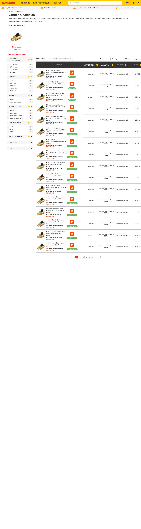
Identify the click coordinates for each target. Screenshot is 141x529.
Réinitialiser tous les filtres (16, 54)
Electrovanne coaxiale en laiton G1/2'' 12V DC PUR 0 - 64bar (55, 153)
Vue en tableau (104, 59)
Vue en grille (115, 59)
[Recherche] (120, 3)
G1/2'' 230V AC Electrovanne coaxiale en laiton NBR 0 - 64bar (55, 164)
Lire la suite (38, 21)
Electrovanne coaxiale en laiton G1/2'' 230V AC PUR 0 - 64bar (56, 107)
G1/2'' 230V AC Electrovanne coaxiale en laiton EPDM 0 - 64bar (55, 84)
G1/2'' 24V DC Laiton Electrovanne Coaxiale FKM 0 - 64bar (56, 72)
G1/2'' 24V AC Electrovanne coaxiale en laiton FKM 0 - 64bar (55, 245)
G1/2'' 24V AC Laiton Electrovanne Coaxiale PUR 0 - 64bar (56, 141)
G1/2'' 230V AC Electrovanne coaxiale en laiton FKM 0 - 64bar (55, 222)
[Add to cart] (72, 72)
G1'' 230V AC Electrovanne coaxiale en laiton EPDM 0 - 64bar (55, 95)
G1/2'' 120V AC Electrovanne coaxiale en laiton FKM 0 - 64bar (55, 233)
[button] (20, 59)
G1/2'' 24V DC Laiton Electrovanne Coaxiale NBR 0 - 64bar (56, 187)
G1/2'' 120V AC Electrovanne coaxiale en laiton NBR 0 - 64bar (55, 176)
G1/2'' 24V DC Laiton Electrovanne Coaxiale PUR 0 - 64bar (56, 130)
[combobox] (95, 3)
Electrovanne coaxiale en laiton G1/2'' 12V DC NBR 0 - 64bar (55, 210)
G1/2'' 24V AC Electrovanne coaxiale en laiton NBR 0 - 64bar (55, 199)
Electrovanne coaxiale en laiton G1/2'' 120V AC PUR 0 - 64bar (56, 118)
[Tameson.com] (8, 3)
